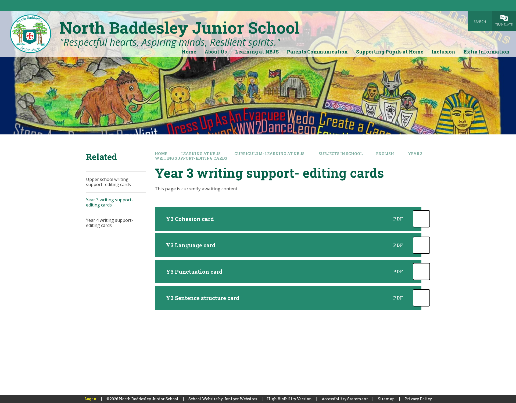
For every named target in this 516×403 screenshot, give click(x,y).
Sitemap (386, 398)
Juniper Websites (240, 398)
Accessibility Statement (345, 398)
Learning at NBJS (201, 153)
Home (161, 153)
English (385, 153)
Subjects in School (340, 153)
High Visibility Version (289, 398)
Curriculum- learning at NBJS (269, 153)
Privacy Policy (418, 398)
